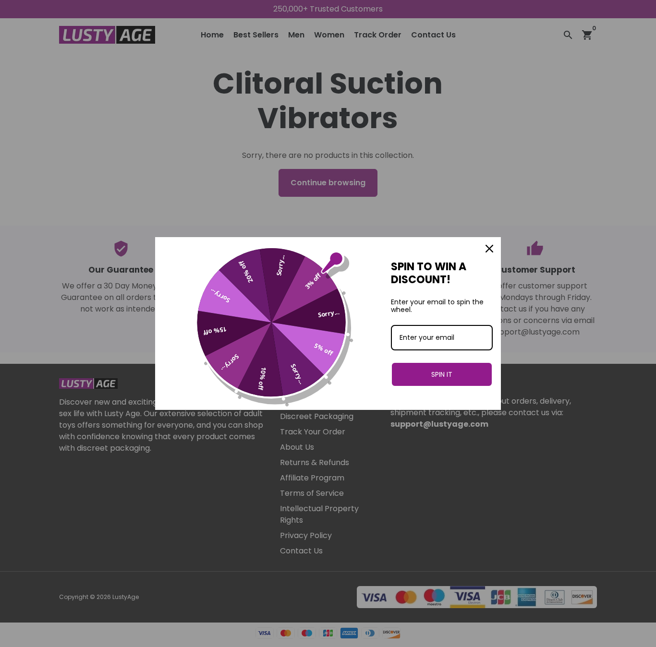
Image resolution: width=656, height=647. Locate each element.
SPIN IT (441, 374)
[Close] (489, 248)
